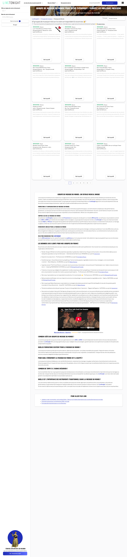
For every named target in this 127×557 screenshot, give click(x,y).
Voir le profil (46, 59)
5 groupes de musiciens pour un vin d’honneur (54, 403)
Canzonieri (97, 253)
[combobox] (15, 11)
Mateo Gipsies (73, 262)
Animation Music (81, 257)
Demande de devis (66, 3)
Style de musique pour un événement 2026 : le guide (55, 401)
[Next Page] (90, 183)
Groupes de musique (46, 19)
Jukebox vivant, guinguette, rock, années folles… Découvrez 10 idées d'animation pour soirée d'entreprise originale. (72, 399)
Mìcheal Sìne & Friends (77, 267)
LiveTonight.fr (35, 19)
